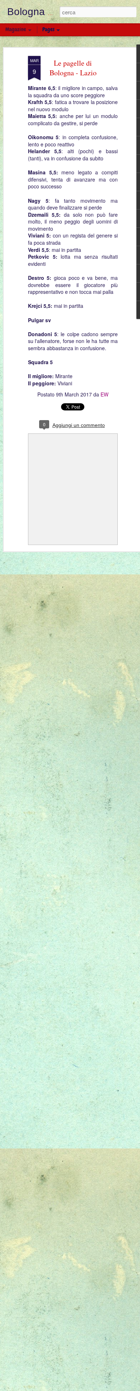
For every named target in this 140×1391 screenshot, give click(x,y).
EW (104, 394)
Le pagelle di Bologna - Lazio (73, 67)
